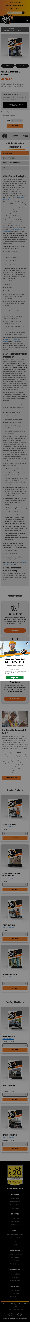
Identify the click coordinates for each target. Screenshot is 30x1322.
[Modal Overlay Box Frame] (15, 661)
